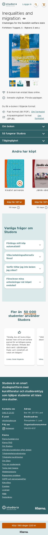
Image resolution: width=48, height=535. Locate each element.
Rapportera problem (11, 475)
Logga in (26, 4)
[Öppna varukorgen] (44, 4)
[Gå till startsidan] (11, 4)
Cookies (5, 486)
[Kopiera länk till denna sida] (24, 18)
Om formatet (38, 112)
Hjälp (4, 494)
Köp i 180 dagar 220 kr (24, 525)
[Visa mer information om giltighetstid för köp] (18, 207)
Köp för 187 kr (14, 202)
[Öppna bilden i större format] (12, 83)
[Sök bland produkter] (36, 4)
